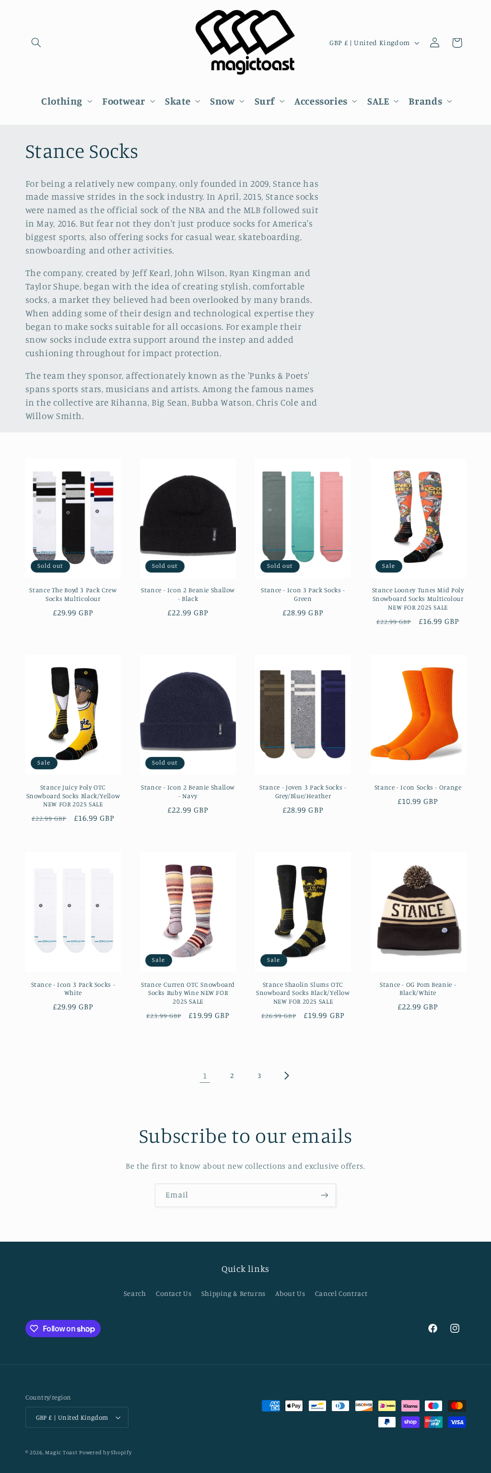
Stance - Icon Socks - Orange (418, 787)
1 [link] (205, 1075)
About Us (290, 1293)
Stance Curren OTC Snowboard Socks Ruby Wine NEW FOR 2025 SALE (188, 993)
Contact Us (173, 1293)
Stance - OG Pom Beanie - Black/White (418, 989)
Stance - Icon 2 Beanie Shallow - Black (188, 594)
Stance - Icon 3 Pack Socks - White (73, 989)
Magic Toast (61, 1452)
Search (135, 1293)
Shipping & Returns (233, 1293)
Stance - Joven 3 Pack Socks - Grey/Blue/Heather (302, 791)
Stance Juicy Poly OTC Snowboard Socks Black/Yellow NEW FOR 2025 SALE (73, 795)
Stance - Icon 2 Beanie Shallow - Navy (188, 791)
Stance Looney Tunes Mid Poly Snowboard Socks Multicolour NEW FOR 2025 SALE (418, 598)
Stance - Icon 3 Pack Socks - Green (303, 594)
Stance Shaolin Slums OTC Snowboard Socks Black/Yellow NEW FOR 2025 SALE (303, 993)
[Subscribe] (325, 1195)
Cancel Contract (341, 1293)
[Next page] (286, 1076)
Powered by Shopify (105, 1452)
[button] (36, 43)
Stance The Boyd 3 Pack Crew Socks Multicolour (73, 594)
